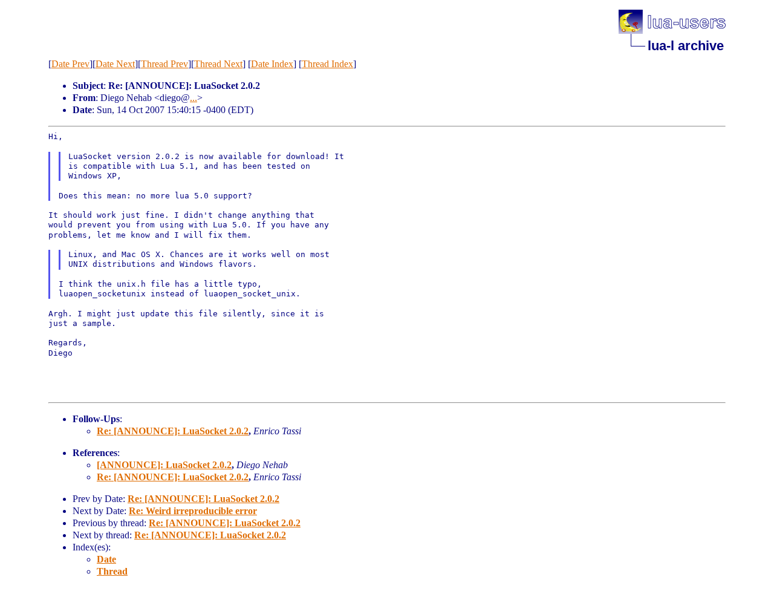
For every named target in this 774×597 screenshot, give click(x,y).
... (193, 98)
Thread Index (327, 64)
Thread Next (218, 64)
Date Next (115, 64)
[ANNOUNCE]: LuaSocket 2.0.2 (164, 465)
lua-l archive (686, 45)
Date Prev (70, 64)
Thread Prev (164, 64)
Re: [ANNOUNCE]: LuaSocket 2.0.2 (173, 431)
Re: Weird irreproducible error (193, 511)
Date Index (272, 64)
